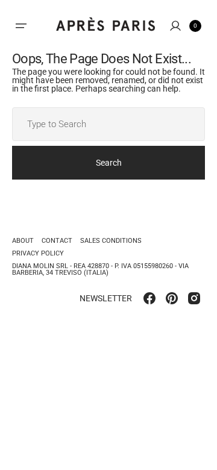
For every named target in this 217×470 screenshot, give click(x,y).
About (23, 241)
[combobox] (108, 124)
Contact (57, 241)
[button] (21, 26)
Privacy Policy (38, 253)
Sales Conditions (111, 241)
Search (109, 163)
